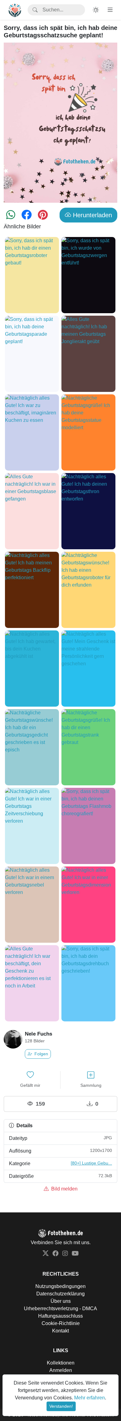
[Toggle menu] (110, 10)
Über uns (61, 1301)
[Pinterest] (43, 216)
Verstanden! (61, 1406)
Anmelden (60, 1370)
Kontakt (60, 1330)
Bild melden (64, 1188)
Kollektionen (60, 1362)
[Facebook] (26, 216)
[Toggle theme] (96, 10)
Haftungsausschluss (60, 1316)
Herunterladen (91, 215)
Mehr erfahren (89, 1397)
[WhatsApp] (10, 216)
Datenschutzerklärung (60, 1293)
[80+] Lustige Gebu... (91, 1163)
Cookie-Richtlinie (61, 1323)
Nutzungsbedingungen (60, 1286)
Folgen (40, 1053)
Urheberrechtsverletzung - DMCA (60, 1308)
